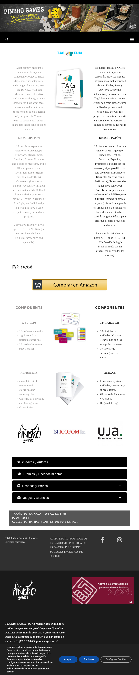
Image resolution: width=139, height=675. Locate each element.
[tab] (69, 462)
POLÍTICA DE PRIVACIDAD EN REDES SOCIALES (68, 547)
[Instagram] (119, 539)
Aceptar (68, 659)
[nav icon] (132, 39)
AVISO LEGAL (59, 538)
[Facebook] (102, 539)
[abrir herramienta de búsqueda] (6, 39)
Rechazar (89, 659)
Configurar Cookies (116, 659)
